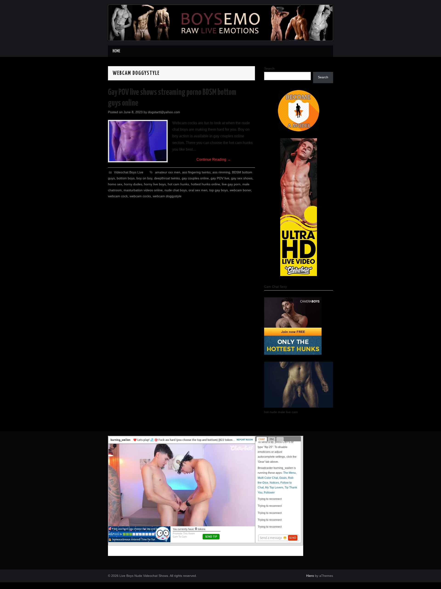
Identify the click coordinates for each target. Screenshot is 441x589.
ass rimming (221, 172)
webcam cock (118, 196)
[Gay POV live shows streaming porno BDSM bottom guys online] (138, 141)
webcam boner (240, 190)
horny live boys (155, 184)
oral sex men (198, 190)
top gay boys (218, 190)
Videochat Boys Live (128, 172)
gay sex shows (241, 178)
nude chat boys (175, 190)
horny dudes (133, 184)
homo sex (115, 184)
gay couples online (195, 178)
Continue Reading (213, 159)
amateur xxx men (167, 172)
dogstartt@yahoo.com (164, 112)
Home (116, 51)
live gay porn (231, 184)
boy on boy (144, 178)
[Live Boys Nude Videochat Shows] (220, 22)
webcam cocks (140, 196)
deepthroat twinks (167, 178)
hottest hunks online (205, 184)
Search (269, 68)
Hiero (310, 576)
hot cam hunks (178, 184)
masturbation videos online (143, 190)
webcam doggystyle (167, 196)
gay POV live (220, 178)
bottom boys (126, 178)
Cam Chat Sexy (275, 286)
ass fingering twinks (196, 172)
